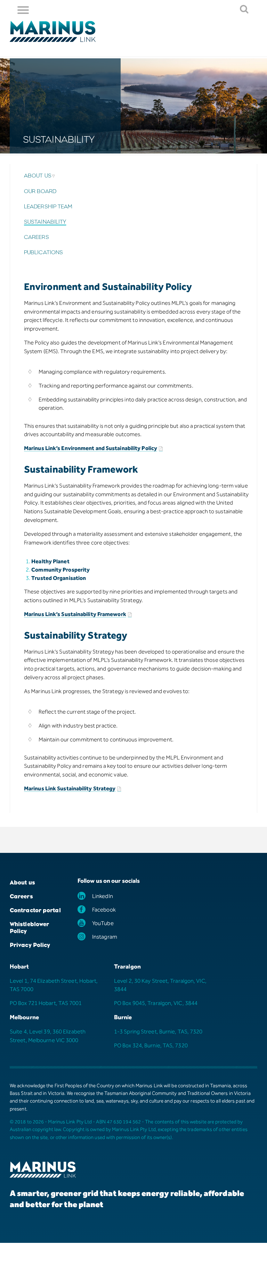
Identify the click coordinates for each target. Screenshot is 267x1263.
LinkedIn (102, 897)
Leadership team (48, 206)
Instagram (104, 937)
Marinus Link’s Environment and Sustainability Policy (90, 449)
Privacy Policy (30, 944)
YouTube (103, 924)
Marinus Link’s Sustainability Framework (75, 615)
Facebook (104, 910)
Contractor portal (35, 910)
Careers (36, 237)
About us (37, 176)
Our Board (40, 191)
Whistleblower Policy (29, 927)
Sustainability (45, 222)
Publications (43, 252)
